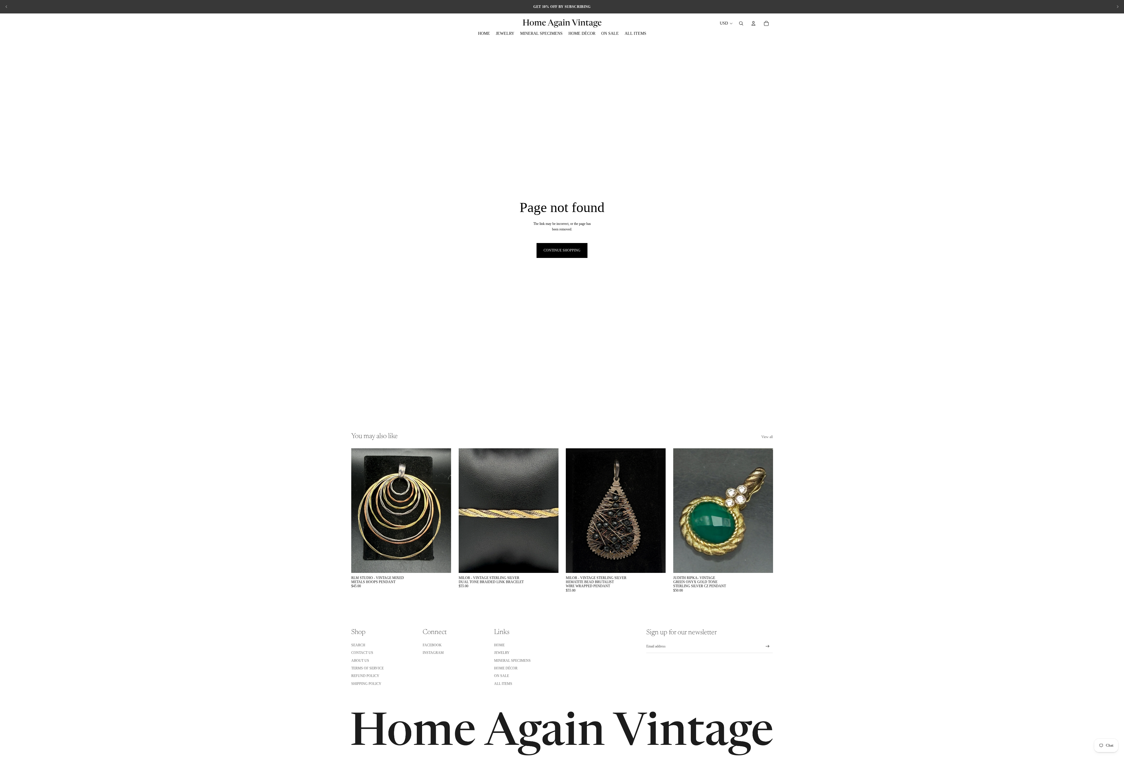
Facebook (432, 645)
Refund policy (365, 676)
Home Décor (506, 668)
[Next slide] (1117, 6)
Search (358, 645)
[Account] (753, 23)
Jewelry (502, 653)
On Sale (501, 676)
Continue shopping (562, 250)
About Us (360, 661)
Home (499, 645)
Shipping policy (366, 684)
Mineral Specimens (512, 661)
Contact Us (362, 653)
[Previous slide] (6, 6)
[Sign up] (768, 646)
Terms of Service (367, 668)
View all (767, 437)
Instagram (433, 653)
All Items (503, 684)
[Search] (741, 23)
